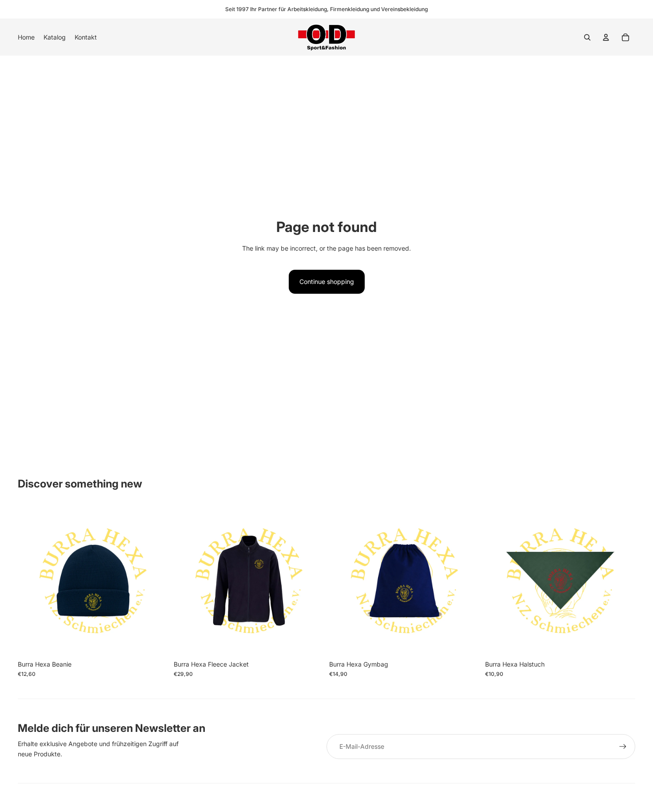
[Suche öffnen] (587, 37)
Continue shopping (326, 281)
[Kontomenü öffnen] (606, 37)
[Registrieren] (622, 746)
